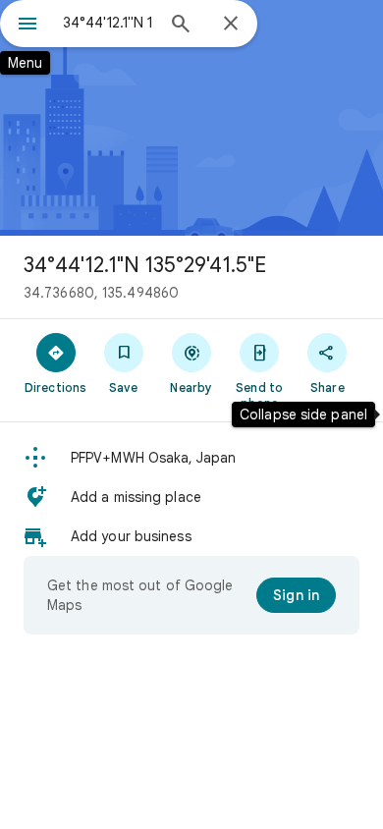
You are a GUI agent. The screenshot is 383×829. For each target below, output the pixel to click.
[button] (191, 457)
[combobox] (108, 22)
